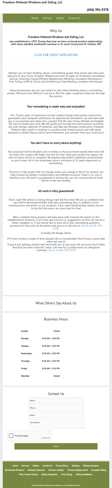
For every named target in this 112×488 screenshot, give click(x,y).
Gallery (60, 18)
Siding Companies (49, 474)
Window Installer (56, 470)
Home (35, 18)
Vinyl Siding (66, 474)
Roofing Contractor (36, 470)
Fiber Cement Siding (28, 474)
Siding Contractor (91, 465)
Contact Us (74, 18)
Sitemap (75, 465)
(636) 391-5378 (97, 10)
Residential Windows (14, 470)
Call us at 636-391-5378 (61, 250)
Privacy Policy (62, 465)
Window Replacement (78, 470)
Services (47, 18)
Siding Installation (84, 474)
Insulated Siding (98, 470)
